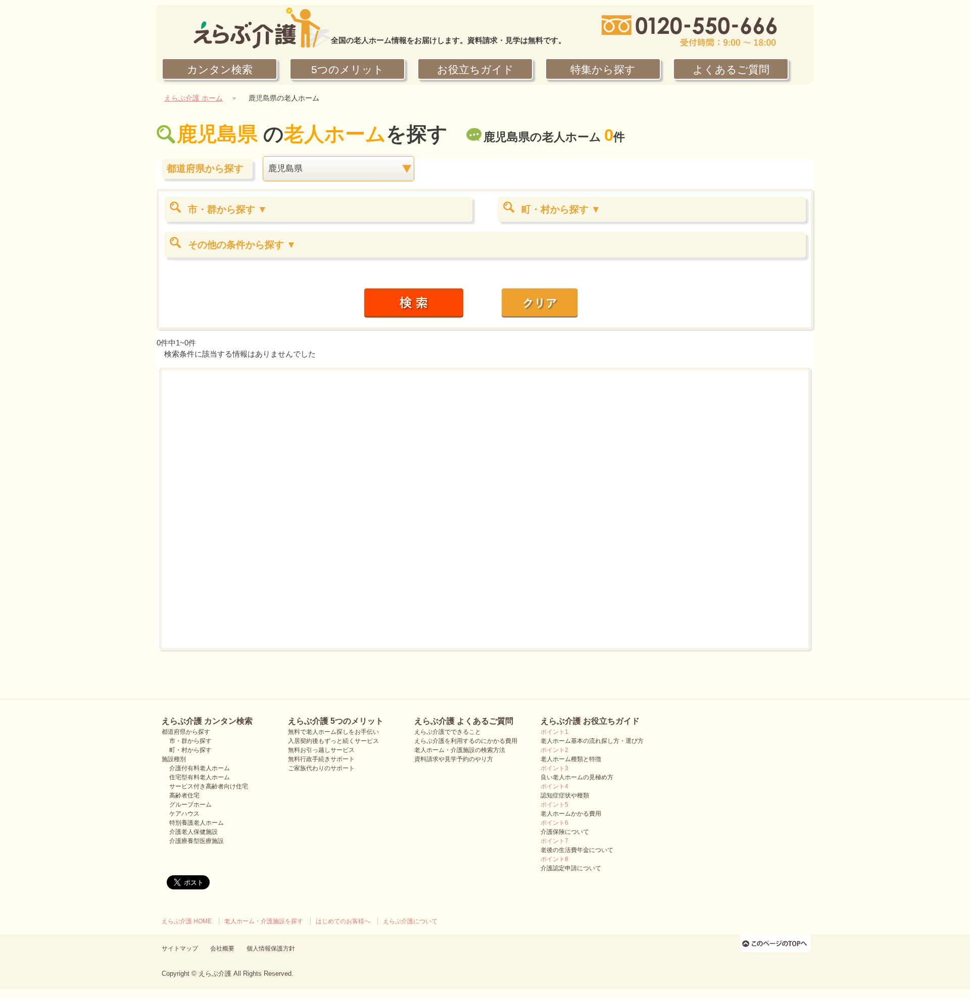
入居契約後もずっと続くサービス (333, 740)
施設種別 (174, 759)
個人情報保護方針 (271, 948)
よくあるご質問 (731, 69)
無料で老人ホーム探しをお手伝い (333, 731)
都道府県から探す (186, 731)
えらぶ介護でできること (447, 731)
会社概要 (222, 948)
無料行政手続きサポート (321, 759)
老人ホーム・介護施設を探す (263, 921)
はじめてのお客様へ (343, 921)
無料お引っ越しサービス (321, 750)
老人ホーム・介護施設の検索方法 (459, 750)
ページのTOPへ (776, 943)
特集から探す (603, 69)
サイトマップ (180, 948)
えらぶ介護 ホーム (193, 98)
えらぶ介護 (215, 973)
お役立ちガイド (475, 69)
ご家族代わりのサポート (321, 768)
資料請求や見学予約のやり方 (453, 759)
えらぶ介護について (410, 921)
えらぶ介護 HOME (187, 921)
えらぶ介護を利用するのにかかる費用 (465, 740)
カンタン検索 (220, 69)
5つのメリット (347, 69)
